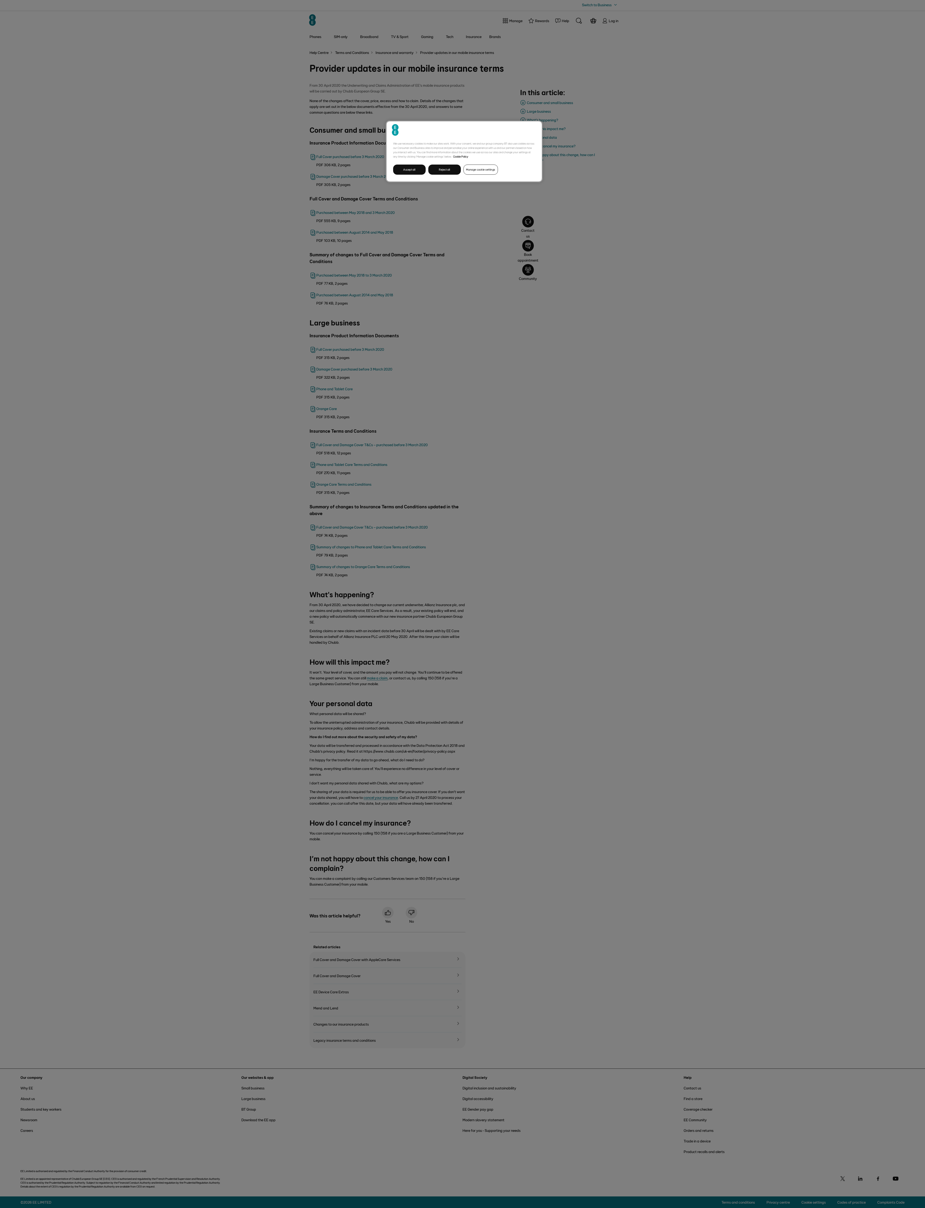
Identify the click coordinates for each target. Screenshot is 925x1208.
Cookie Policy (460, 156)
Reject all (444, 169)
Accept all (409, 169)
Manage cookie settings (480, 169)
